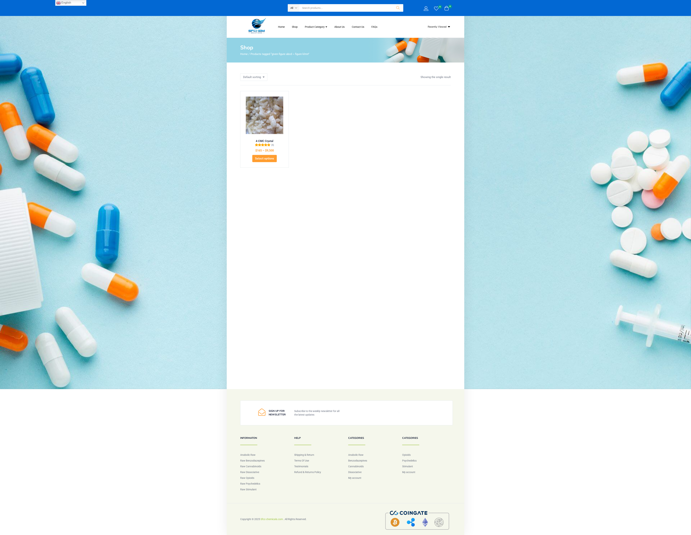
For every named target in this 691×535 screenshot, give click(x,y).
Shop (295, 26)
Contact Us (358, 26)
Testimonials (301, 466)
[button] (293, 8)
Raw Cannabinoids (250, 466)
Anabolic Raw (248, 454)
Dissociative (355, 472)
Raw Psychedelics (250, 483)
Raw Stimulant (248, 489)
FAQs (374, 26)
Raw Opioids (247, 477)
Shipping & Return (304, 454)
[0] (436, 9)
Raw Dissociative (249, 472)
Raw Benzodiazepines (252, 460)
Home (281, 26)
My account (354, 477)
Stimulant (407, 466)
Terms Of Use (301, 460)
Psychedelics (409, 460)
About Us (339, 26)
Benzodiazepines (357, 460)
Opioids (406, 454)
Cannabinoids (356, 466)
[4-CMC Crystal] (264, 115)
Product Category (315, 26)
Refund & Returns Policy (307, 472)
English (66, 2)
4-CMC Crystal (264, 141)
